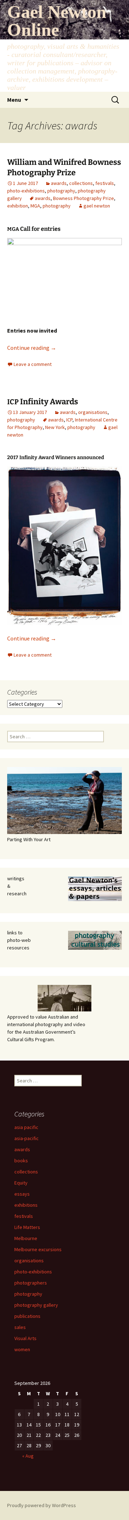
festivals (104, 183)
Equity (21, 1183)
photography (61, 190)
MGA (35, 205)
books (21, 1160)
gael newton (96, 205)
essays (22, 1194)
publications (27, 1316)
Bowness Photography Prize (83, 198)
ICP (69, 419)
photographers (30, 1283)
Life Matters (27, 1227)
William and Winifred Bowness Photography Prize (64, 167)
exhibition (17, 205)
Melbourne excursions (38, 1249)
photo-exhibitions (26, 190)
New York (55, 427)
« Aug (28, 1456)
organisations (93, 412)
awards (59, 183)
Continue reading (31, 347)
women (22, 1349)
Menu (14, 99)
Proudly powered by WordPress (41, 1505)
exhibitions (26, 1205)
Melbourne (25, 1238)
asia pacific (26, 1127)
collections (81, 183)
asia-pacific (26, 1138)
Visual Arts (25, 1338)
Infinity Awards (42, 401)
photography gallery (36, 1305)
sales (20, 1327)
